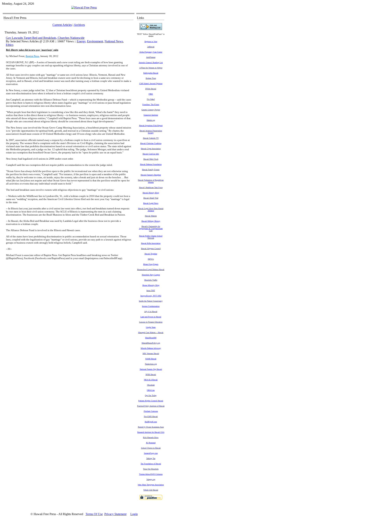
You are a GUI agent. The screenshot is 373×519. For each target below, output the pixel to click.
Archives (79, 24)
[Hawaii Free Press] (84, 7)
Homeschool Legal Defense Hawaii (150, 269)
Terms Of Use (94, 514)
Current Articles (62, 24)
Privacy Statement (115, 514)
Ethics (9, 44)
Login (134, 514)
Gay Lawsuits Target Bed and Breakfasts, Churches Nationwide (45, 37)
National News (114, 41)
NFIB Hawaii (151, 374)
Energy (81, 41)
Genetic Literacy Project (150, 110)
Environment (95, 41)
